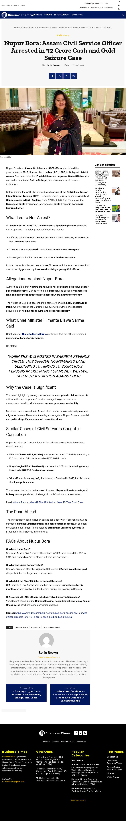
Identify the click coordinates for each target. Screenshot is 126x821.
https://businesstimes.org (48, 657)
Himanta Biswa (21, 627)
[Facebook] (119, 2)
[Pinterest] (66, 76)
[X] (59, 76)
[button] (123, 14)
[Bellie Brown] (48, 640)
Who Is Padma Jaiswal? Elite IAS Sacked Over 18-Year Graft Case (48, 502)
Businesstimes (8, 757)
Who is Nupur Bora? (51, 627)
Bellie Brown (53, 65)
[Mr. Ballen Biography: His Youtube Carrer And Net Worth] (116, 208)
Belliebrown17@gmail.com (13, 781)
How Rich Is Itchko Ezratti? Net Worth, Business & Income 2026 (102, 219)
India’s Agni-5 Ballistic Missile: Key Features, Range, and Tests (26, 694)
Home (17, 27)
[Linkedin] (119, 5)
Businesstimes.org (78, 800)
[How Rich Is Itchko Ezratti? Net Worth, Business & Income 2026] (116, 218)
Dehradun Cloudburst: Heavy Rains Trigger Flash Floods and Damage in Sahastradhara (70, 696)
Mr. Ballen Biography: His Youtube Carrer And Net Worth (103, 209)
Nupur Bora (35, 627)
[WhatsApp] (74, 76)
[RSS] (119, 9)
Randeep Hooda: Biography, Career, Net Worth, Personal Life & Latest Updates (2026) (103, 195)
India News (28, 27)
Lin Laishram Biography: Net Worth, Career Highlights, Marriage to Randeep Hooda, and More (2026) (102, 178)
